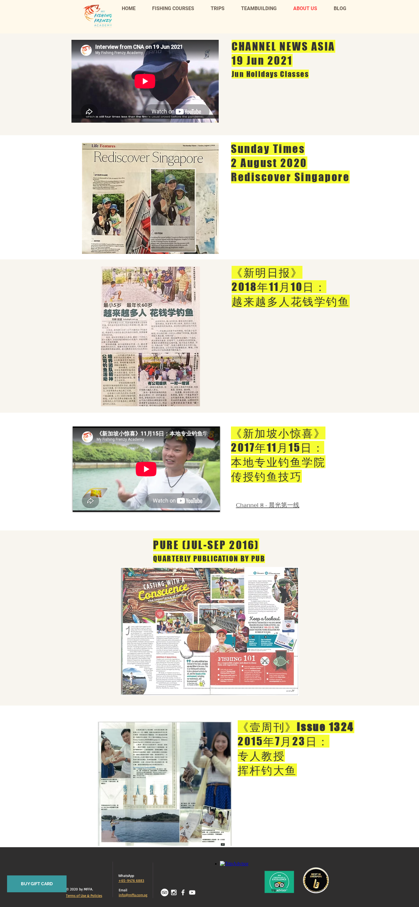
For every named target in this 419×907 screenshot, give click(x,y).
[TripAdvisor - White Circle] (164, 892)
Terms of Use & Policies (84, 895)
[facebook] (183, 892)
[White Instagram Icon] (174, 892)
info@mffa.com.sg (133, 895)
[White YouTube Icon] (192, 892)
